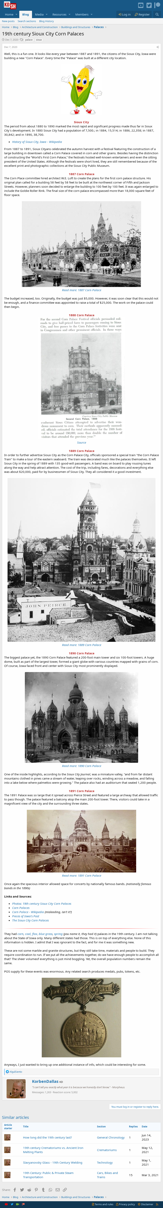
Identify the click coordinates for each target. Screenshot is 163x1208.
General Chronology (111, 1137)
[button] (16, 14)
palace (29, 39)
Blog (25, 14)
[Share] (157, 47)
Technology (105, 1162)
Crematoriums (107, 1150)
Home (9, 14)
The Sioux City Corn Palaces (30, 920)
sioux (39, 39)
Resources (59, 14)
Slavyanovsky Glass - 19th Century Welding (52, 1162)
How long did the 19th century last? (47, 1137)
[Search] (157, 14)
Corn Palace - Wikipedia (28, 912)
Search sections (27, 21)
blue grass (45, 934)
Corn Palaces (20, 908)
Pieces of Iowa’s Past (25, 916)
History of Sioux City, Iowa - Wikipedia (37, 142)
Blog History (46, 21)
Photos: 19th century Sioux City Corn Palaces (41, 904)
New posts (8, 21)
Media (39, 14)
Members (81, 14)
